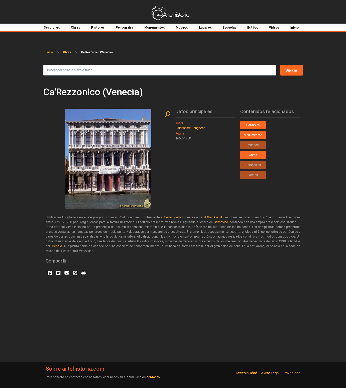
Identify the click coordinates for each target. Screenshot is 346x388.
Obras (67, 52)
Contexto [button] (253, 125)
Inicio (49, 52)
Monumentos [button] (253, 135)
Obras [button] (253, 155)
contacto (153, 377)
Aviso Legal (270, 373)
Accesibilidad (246, 373)
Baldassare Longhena (190, 128)
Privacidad (292, 373)
